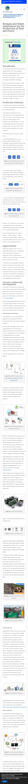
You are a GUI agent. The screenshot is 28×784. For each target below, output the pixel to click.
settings (17, 778)
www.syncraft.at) (7, 470)
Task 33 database (9, 298)
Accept (4, 781)
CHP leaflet (17, 42)
